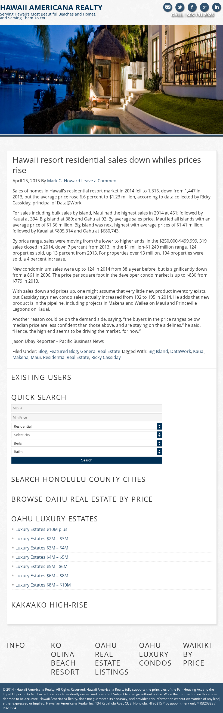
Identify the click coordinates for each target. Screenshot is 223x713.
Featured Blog (63, 351)
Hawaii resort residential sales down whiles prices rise (107, 165)
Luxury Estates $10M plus (41, 529)
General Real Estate (100, 351)
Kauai (199, 351)
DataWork (180, 351)
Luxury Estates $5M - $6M (41, 566)
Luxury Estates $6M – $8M (42, 576)
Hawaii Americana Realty (51, 11)
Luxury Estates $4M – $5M (42, 557)
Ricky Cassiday (106, 357)
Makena (21, 357)
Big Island (158, 351)
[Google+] (204, 8)
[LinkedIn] (217, 8)
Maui (36, 357)
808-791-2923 (200, 15)
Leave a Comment (99, 181)
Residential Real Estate (66, 357)
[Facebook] (192, 8)
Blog (42, 351)
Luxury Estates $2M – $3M (42, 539)
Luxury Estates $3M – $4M (42, 548)
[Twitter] (180, 8)
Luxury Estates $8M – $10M (43, 585)
